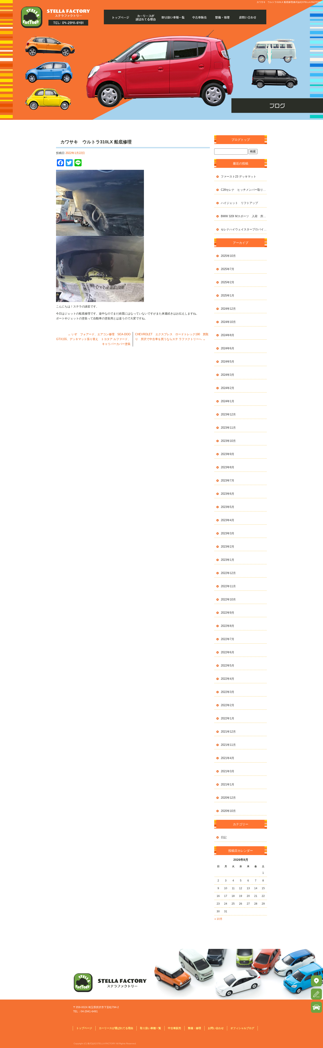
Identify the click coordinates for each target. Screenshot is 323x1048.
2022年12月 (228, 573)
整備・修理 (224, 17)
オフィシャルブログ (242, 1028)
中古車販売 (198, 17)
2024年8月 (227, 335)
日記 (224, 837)
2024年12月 (228, 308)
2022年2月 (227, 705)
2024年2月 (227, 388)
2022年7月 (227, 639)
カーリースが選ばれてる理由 (147, 17)
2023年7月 (227, 480)
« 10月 (218, 918)
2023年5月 (227, 507)
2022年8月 (227, 626)
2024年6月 (227, 348)
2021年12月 (228, 731)
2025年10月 (228, 255)
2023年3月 (227, 533)
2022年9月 (227, 612)
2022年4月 (227, 678)
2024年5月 (227, 361)
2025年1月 (227, 295)
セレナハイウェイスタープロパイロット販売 (244, 229)
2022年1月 (227, 718)
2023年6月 (227, 493)
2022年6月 (227, 652)
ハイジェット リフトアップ (239, 203)
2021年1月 (227, 784)
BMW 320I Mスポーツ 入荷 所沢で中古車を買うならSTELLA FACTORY (244, 216)
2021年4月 (227, 758)
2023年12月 (228, 414)
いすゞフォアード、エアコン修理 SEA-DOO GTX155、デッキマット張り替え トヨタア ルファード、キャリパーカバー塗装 (93, 339)
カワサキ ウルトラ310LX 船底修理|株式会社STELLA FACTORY (289, 2)
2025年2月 (227, 282)
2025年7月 (227, 269)
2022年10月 (228, 599)
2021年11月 (228, 744)
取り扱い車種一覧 (172, 17)
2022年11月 (228, 586)
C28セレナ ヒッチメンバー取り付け (244, 189)
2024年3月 (227, 374)
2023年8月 (227, 467)
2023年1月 (227, 559)
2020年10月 (228, 811)
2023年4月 (227, 520)
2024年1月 (227, 401)
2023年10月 (228, 441)
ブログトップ (240, 139)
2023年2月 (227, 546)
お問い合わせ (249, 17)
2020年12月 (228, 797)
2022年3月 (227, 692)
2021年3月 (227, 771)
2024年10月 (228, 322)
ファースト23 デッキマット (238, 176)
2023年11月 (228, 427)
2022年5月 (227, 665)
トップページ (121, 17)
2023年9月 (227, 454)
